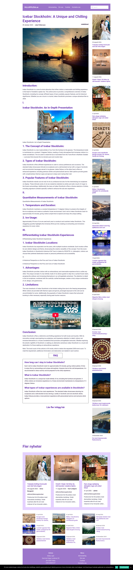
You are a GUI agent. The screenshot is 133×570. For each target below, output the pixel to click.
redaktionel (84, 24)
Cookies (67, 7)
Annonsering (52, 7)
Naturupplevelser (38, 494)
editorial (29, 494)
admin (95, 491)
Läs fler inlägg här (56, 407)
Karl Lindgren (72, 489)
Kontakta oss (76, 7)
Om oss (60, 7)
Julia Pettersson (40, 25)
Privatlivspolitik (124, 567)
